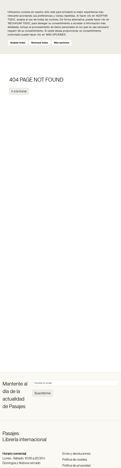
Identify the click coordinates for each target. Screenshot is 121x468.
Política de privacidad (76, 465)
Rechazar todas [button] (39, 42)
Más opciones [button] (61, 42)
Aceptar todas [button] (17, 42)
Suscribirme (43, 393)
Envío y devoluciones (76, 453)
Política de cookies (74, 459)
